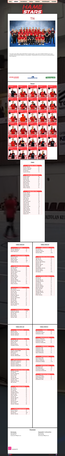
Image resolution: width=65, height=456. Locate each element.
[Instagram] (9, 448)
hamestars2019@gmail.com (16, 435)
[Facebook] (8, 454)
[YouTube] (11, 454)
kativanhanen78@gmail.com (43, 435)
